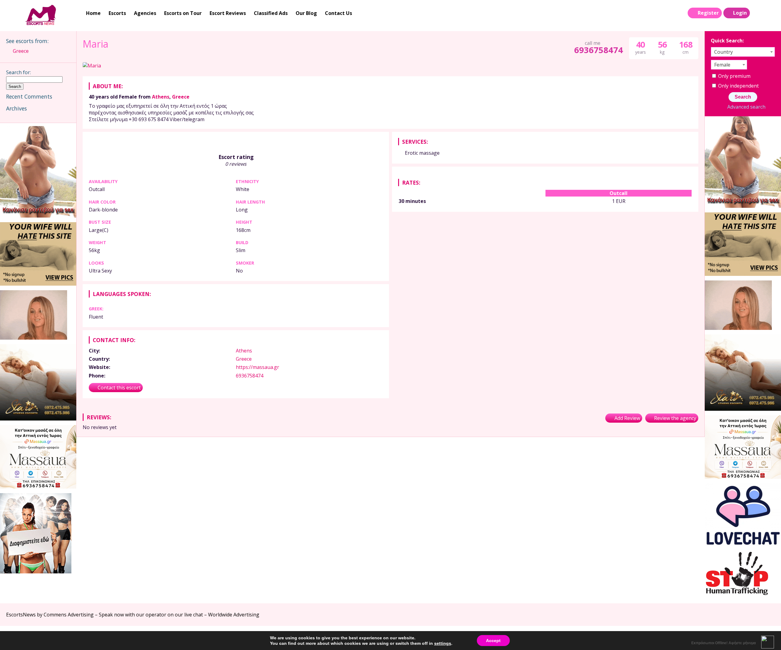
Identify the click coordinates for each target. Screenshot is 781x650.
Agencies (145, 13)
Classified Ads (271, 13)
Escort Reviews (228, 13)
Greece (180, 96)
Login (740, 12)
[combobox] (743, 52)
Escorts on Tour (183, 13)
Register (708, 12)
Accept (493, 640)
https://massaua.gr (257, 367)
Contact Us (338, 13)
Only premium (733, 76)
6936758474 (598, 50)
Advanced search (746, 106)
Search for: (18, 72)
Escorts (117, 13)
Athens (160, 96)
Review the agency (675, 418)
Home (93, 13)
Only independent (738, 85)
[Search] (756, 13)
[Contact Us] (769, 13)
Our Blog (306, 13)
